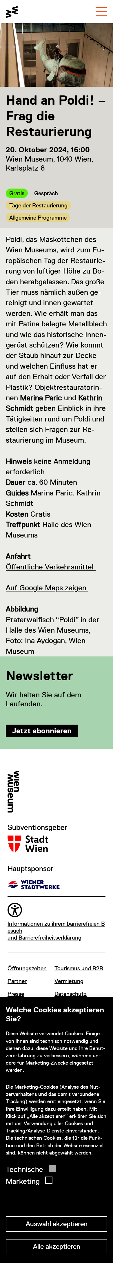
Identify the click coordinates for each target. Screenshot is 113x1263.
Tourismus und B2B (78, 968)
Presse (16, 994)
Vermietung (68, 981)
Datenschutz (70, 994)
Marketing (23, 1181)
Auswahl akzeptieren (57, 1224)
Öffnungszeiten (27, 968)
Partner (17, 981)
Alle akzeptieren (56, 1246)
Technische (24, 1169)
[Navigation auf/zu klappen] (101, 11)
